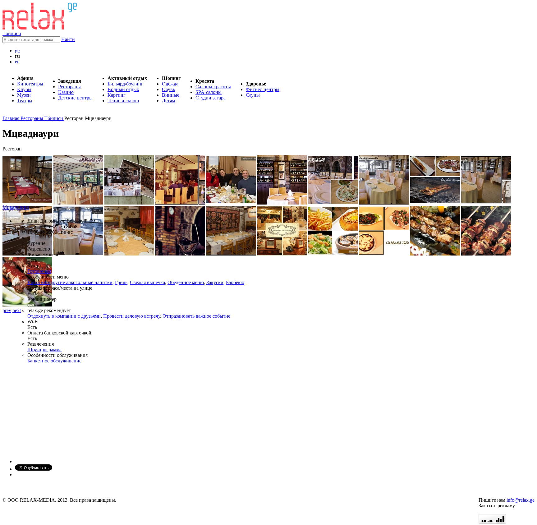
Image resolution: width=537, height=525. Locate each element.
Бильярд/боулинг (125, 83)
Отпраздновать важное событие (196, 316)
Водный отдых (123, 89)
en (17, 61)
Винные (170, 95)
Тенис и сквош (123, 100)
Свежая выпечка (147, 282)
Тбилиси (11, 33)
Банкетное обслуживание (54, 360)
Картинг (117, 95)
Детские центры (75, 97)
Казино (66, 92)
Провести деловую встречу (131, 316)
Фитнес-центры (262, 89)
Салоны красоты (213, 86)
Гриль (121, 282)
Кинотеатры (30, 83)
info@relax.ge (521, 500)
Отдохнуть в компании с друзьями (64, 316)
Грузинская (39, 271)
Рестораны (69, 86)
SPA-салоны (208, 92)
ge (17, 50)
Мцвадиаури (15, 207)
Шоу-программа (44, 349)
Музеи (24, 95)
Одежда (170, 83)
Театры (24, 100)
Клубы (24, 89)
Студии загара (210, 97)
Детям (168, 100)
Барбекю (235, 282)
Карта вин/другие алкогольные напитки (69, 282)
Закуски (214, 282)
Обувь (168, 89)
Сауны (253, 95)
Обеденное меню (186, 282)
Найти (68, 39)
